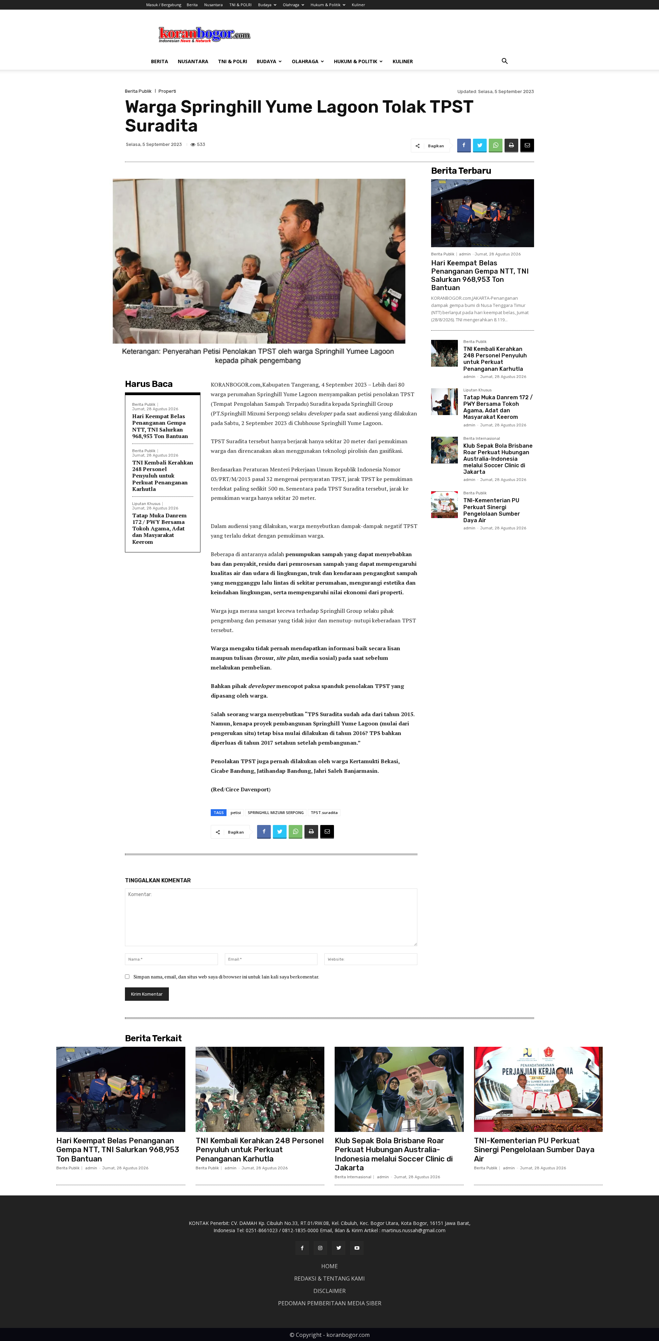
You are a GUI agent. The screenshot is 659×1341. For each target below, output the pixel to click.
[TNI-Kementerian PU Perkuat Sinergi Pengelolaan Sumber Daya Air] (444, 504)
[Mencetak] (511, 145)
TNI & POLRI (240, 4)
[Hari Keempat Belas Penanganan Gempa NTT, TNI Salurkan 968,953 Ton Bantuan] (482, 213)
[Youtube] (356, 1247)
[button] (504, 62)
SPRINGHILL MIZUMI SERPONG (276, 812)
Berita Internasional (481, 439)
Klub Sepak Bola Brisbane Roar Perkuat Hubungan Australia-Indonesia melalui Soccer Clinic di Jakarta (498, 459)
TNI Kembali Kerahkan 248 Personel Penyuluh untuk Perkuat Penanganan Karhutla (162, 476)
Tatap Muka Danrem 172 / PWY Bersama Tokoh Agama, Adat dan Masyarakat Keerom (159, 529)
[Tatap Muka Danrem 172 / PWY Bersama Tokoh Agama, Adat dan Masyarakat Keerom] (444, 401)
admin (465, 254)
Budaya (264, 4)
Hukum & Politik (325, 4)
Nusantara (213, 4)
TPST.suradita (324, 812)
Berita (192, 4)
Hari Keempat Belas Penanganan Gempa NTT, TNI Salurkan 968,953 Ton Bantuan (160, 426)
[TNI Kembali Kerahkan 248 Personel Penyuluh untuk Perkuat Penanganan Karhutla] (444, 353)
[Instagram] (320, 1247)
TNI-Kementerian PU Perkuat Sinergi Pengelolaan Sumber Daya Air (491, 510)
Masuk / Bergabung (163, 4)
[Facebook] (464, 145)
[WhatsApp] (495, 145)
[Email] (527, 145)
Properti (167, 91)
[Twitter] (480, 145)
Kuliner (358, 4)
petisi (236, 812)
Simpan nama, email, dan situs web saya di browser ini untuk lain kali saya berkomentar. (226, 976)
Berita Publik (138, 91)
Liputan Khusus (146, 504)
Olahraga (291, 4)
